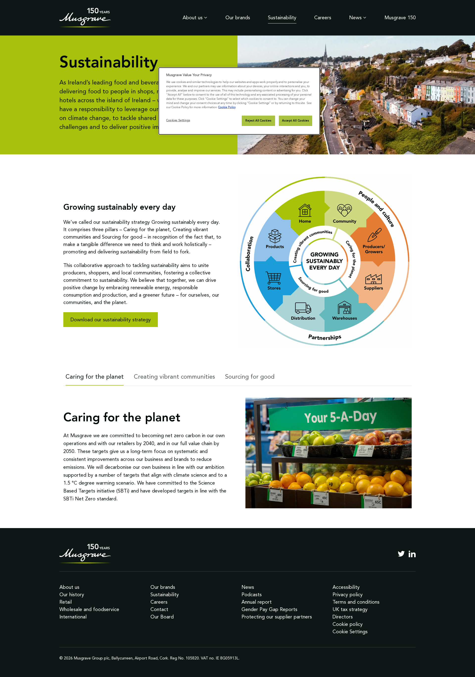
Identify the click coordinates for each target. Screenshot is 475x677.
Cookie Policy (227, 107)
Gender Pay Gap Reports (269, 609)
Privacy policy (347, 594)
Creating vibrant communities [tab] (174, 376)
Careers (322, 18)
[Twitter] (401, 553)
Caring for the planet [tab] (95, 376)
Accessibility (346, 587)
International (73, 617)
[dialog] (239, 101)
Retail (65, 602)
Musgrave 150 (400, 18)
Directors (342, 617)
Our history (71, 594)
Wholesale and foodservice (89, 609)
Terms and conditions (356, 602)
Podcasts (251, 594)
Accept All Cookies (295, 120)
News (355, 18)
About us (193, 18)
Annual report (256, 602)
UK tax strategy (350, 609)
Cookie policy (347, 624)
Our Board (162, 617)
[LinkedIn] (412, 553)
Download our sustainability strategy (111, 320)
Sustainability (282, 18)
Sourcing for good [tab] (250, 376)
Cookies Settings (178, 120)
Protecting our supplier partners (276, 617)
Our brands (237, 18)
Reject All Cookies (258, 120)
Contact (159, 609)
